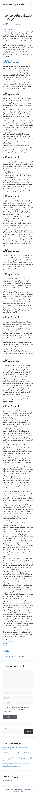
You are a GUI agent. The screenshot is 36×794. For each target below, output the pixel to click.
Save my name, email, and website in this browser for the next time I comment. (18, 709)
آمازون (5, 643)
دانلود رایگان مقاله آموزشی (11, 766)
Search (5, 728)
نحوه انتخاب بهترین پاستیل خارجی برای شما (16, 763)
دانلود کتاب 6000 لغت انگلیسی (15, 656)
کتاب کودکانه (11, 61)
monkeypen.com (8, 641)
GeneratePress (18, 791)
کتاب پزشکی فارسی (11, 653)
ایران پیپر (5, 645)
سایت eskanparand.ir (14, 4)
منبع (4, 639)
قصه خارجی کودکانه (9, 29)
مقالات (7, 651)
